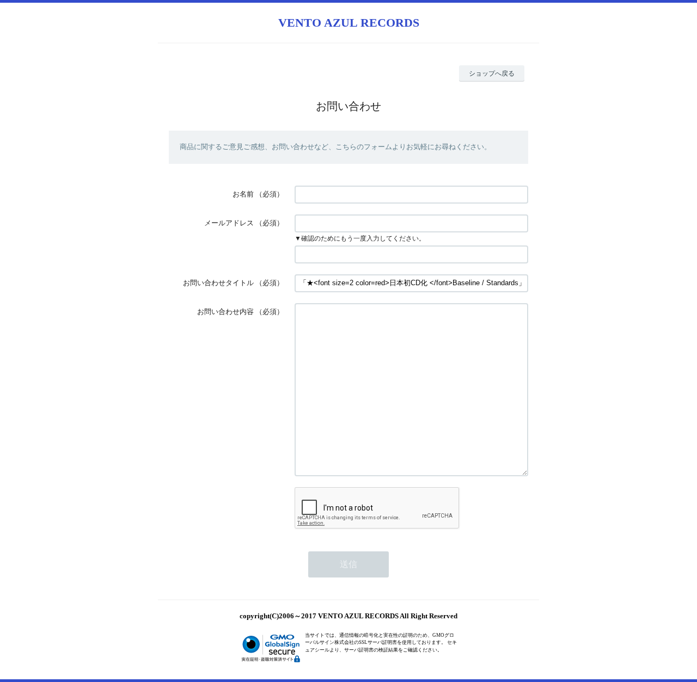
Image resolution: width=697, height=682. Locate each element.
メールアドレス (229, 223)
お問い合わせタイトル (218, 283)
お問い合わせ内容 (225, 312)
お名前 (243, 194)
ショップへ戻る (492, 73)
